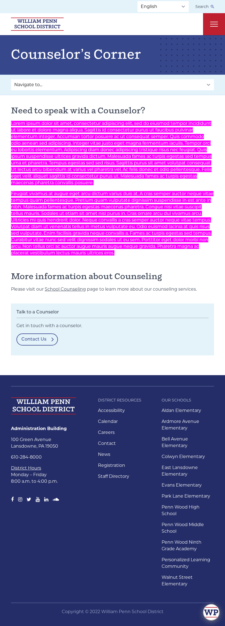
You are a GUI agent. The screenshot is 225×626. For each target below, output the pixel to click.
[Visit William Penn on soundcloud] (56, 499)
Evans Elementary (182, 485)
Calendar (108, 421)
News (104, 454)
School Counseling (65, 289)
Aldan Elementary (181, 410)
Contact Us (33, 339)
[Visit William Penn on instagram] (20, 499)
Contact (107, 443)
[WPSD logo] (37, 24)
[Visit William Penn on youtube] (38, 499)
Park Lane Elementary (186, 496)
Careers (106, 432)
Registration (111, 465)
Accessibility (111, 410)
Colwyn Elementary (183, 456)
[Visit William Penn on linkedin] (46, 499)
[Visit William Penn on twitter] (29, 499)
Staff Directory (113, 476)
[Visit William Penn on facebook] (12, 499)
